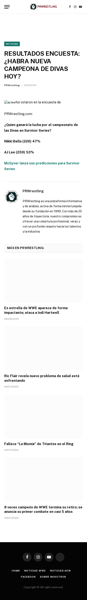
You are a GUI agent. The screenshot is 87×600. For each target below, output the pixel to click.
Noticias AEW (60, 570)
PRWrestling (12, 85)
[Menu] (7, 7)
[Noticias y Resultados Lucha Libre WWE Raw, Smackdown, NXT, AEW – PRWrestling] (43, 7)
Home (16, 570)
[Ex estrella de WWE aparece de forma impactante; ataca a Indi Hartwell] (43, 280)
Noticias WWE (35, 570)
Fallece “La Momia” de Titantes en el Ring (38, 444)
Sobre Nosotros (53, 576)
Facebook (28, 576)
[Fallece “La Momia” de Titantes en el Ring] (43, 416)
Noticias (12, 44)
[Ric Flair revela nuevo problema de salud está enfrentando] (43, 348)
